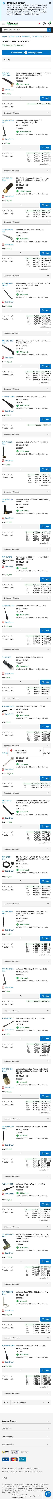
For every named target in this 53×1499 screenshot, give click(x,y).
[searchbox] (24, 30)
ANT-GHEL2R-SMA (7, 443)
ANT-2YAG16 (7, 557)
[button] (3, 24)
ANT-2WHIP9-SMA (7, 912)
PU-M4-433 (6, 657)
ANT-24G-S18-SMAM (7, 1070)
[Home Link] (16, 24)
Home (4, 37)
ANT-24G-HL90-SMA (6, 74)
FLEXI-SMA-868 (8, 397)
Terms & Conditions (9, 1471)
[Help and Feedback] (48, 1494)
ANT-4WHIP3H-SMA (8, 970)
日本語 (4, 1478)
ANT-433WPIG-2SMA (8, 1127)
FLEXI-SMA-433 (8, 706)
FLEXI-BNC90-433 (7, 231)
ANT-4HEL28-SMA (7, 501)
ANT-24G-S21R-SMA (8, 1235)
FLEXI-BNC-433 (8, 606)
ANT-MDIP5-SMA (7, 802)
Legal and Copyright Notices (28, 1468)
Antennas (25, 37)
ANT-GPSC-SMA (6, 858)
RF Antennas (37, 37)
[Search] (49, 30)
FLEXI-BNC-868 (8, 1345)
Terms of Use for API (27, 1471)
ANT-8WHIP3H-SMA (8, 122)
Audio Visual (14, 37)
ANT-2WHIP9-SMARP (7, 284)
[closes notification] (50, 3)
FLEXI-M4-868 (7, 1184)
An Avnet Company (9, 1484)
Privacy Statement (9, 1468)
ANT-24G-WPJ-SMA (8, 342)
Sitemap (40, 1471)
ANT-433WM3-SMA (8, 1293)
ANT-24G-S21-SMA (7, 179)
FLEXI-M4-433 (7, 1018)
